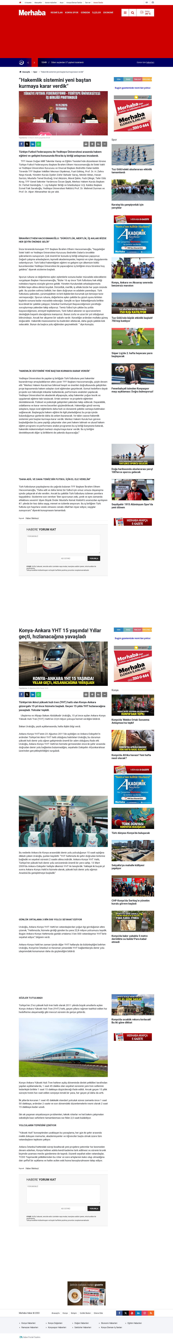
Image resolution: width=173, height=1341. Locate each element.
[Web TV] (146, 2)
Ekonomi (108, 12)
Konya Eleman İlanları (74, 3)
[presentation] (28, 62)
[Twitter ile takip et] (125, 1313)
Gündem (85, 12)
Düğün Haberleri (81, 1323)
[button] (92, 144)
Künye (65, 1313)
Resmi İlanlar (98, 3)
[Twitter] (27, 144)
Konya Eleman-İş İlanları (111, 1327)
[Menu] (125, 12)
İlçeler (96, 12)
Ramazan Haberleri (29, 1327)
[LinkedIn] (32, 144)
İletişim (74, 1313)
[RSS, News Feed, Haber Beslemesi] (151, 1313)
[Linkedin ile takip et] (138, 1313)
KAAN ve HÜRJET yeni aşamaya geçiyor (68, 62)
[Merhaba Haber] (32, 12)
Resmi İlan (57, 12)
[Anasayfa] (20, 3)
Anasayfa (26, 72)
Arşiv (61, 3)
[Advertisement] (86, 39)
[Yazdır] (86, 144)
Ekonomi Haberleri (109, 1323)
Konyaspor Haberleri (57, 1327)
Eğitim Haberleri (135, 1323)
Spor (35, 72)
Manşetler (38, 3)
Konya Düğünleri (55, 1323)
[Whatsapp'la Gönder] (38, 144)
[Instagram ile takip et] (144, 1313)
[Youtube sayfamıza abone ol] (132, 1313)
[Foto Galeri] (152, 2)
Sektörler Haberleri (82, 1327)
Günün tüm (145, 62)
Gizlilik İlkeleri (85, 1313)
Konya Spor (71, 12)
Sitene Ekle (98, 1313)
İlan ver (87, 3)
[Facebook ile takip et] (119, 1313)
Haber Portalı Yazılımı (31, 1337)
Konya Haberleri (28, 1323)
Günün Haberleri (51, 3)
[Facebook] (21, 144)
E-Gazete (28, 3)
